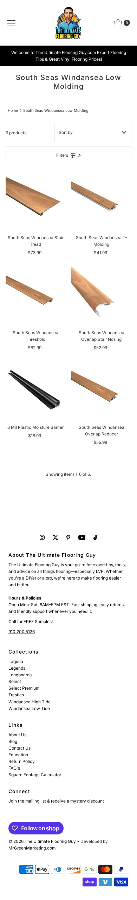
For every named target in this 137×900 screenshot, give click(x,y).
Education (18, 754)
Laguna (15, 661)
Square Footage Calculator (34, 774)
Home (13, 110)
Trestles (16, 694)
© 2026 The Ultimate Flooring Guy (42, 841)
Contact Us (19, 748)
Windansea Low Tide (29, 708)
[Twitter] (55, 537)
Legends (16, 668)
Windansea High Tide (29, 701)
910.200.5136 (21, 631)
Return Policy (21, 761)
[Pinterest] (68, 537)
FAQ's (14, 768)
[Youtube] (81, 537)
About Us (17, 734)
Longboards (20, 674)
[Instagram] (42, 537)
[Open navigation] (11, 22)
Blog (12, 741)
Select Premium (23, 688)
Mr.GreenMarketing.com (32, 848)
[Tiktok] (95, 537)
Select (14, 681)
